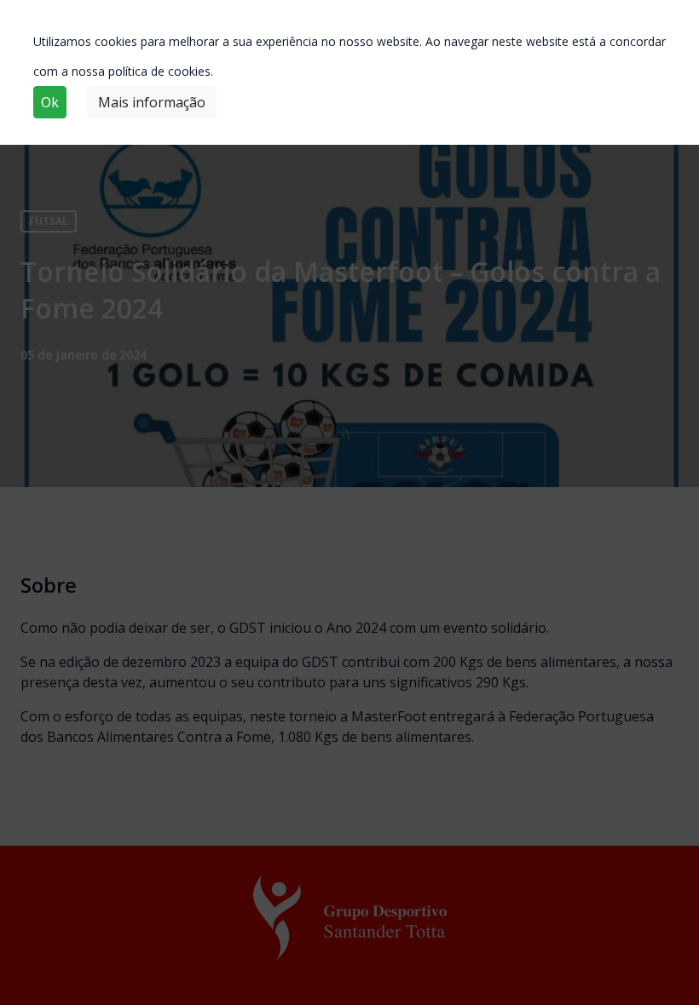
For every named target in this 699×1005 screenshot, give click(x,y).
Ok (50, 102)
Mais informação (151, 102)
